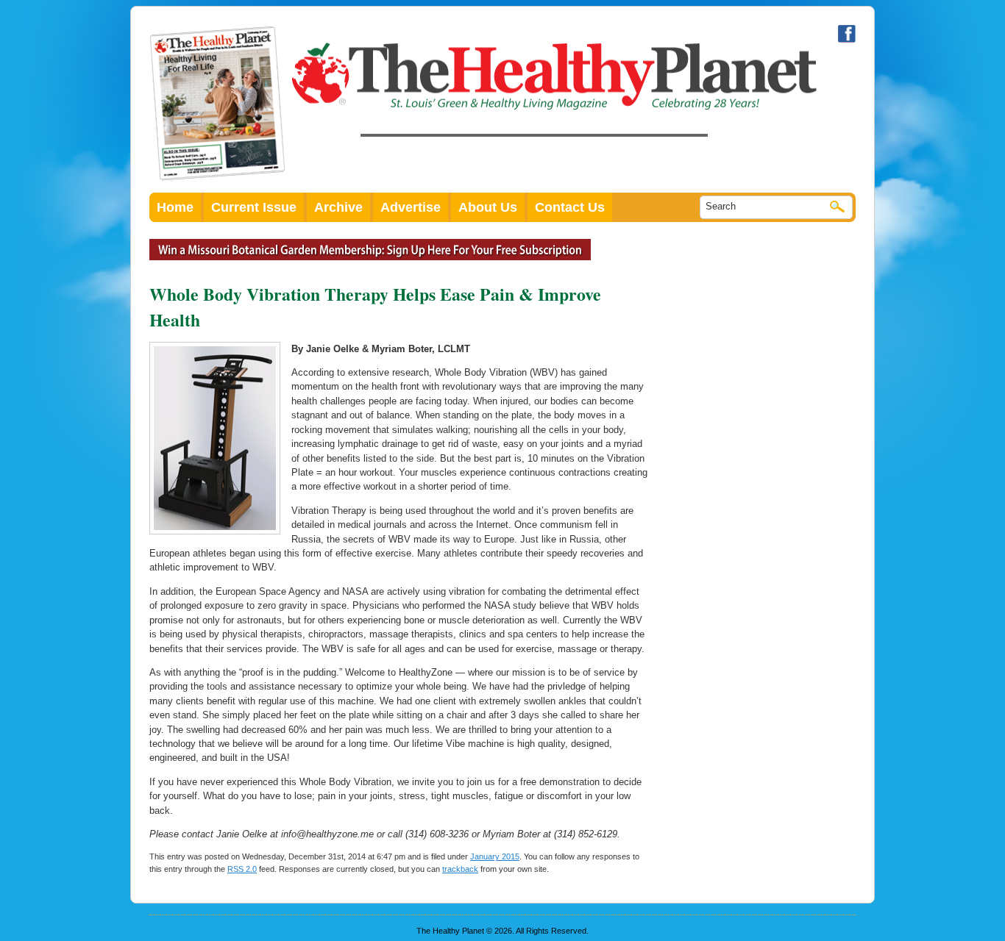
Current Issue (253, 207)
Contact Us (570, 207)
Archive (338, 207)
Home (175, 207)
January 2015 (494, 856)
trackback (460, 869)
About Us (487, 207)
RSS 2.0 (242, 869)
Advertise (410, 207)
